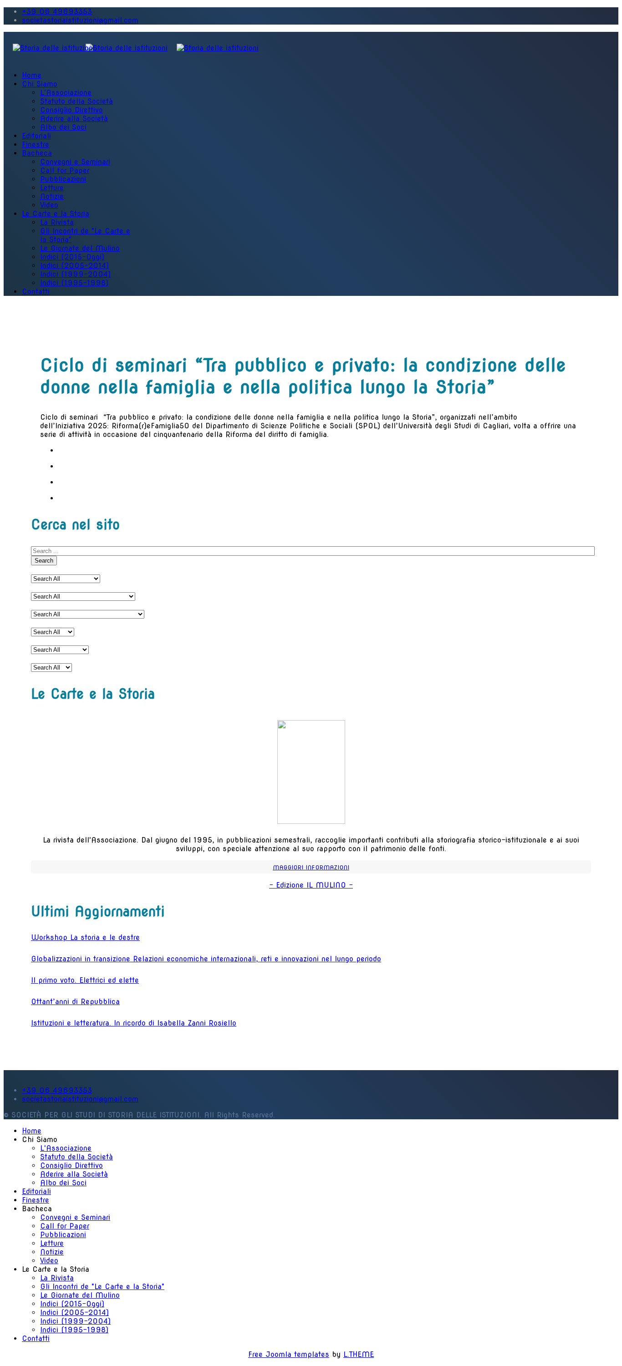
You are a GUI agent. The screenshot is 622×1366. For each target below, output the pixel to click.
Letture (52, 187)
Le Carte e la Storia (55, 213)
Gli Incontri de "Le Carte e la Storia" (102, 1286)
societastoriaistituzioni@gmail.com (80, 20)
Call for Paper (64, 170)
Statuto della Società (76, 101)
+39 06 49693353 (57, 11)
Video (49, 205)
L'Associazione (66, 92)
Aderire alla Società (74, 118)
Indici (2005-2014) (74, 265)
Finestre (35, 144)
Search (44, 560)
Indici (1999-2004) (75, 274)
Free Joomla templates (288, 1354)
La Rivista (57, 222)
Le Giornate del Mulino (80, 248)
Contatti (36, 291)
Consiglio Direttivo (71, 110)
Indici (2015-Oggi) (72, 257)
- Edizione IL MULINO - (311, 885)
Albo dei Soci (63, 127)
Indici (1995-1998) (74, 283)
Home (31, 75)
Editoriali (36, 136)
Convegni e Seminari (75, 161)
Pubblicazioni (63, 179)
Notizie (52, 196)
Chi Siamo (39, 84)
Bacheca (37, 153)
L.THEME (358, 1354)
